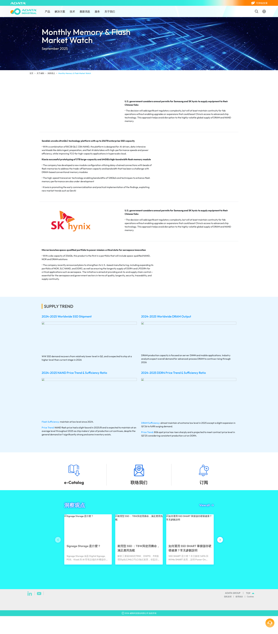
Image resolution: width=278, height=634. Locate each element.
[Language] (264, 11)
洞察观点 (51, 73)
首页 (31, 73)
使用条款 (239, 596)
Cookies (250, 596)
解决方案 (60, 11)
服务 (97, 11)
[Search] (256, 11)
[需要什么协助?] (270, 623)
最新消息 (85, 11)
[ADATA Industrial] (23, 11)
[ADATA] (18, 3)
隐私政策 (228, 596)
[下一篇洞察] (220, 540)
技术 (72, 11)
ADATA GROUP (232, 593)
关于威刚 (40, 73)
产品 (47, 11)
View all (204, 505)
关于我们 (110, 11)
